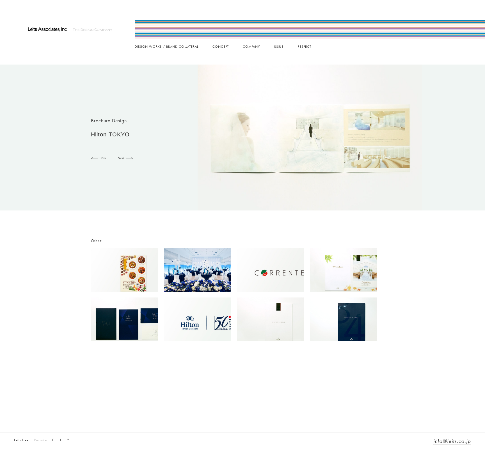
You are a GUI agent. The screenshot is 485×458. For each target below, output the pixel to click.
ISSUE (278, 46)
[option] (310, 137)
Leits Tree (21, 440)
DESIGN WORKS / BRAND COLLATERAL (166, 46)
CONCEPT (220, 46)
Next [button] (125, 157)
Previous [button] (98, 157)
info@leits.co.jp (452, 441)
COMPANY (251, 46)
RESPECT (304, 46)
